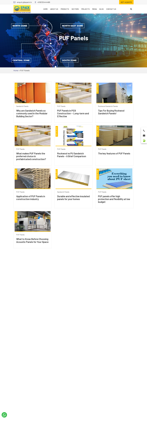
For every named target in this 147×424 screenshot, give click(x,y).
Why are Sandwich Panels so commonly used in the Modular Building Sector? (31, 113)
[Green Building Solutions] (144, 139)
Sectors (75, 9)
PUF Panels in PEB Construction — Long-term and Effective (73, 113)
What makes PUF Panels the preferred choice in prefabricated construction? (31, 156)
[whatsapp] (4, 415)
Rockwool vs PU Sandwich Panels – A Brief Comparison (71, 155)
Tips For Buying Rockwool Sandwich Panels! (111, 112)
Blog (101, 9)
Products (65, 9)
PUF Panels (61, 106)
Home (45, 9)
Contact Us (111, 9)
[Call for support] (144, 130)
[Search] (131, 9)
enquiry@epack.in (24, 2)
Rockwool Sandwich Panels (108, 106)
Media (94, 9)
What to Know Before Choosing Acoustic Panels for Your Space (32, 240)
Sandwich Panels (22, 106)
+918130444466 (43, 2)
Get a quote (126, 2)
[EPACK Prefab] (22, 9)
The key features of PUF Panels (114, 153)
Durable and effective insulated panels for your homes (73, 197)
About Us (54, 9)
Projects (85, 9)
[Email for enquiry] (144, 134)
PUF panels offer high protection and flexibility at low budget (114, 199)
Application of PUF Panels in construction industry (30, 197)
